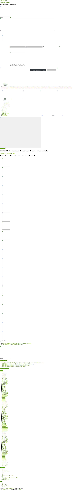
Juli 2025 (3, 385)
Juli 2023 (3, 408)
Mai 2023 (3, 410)
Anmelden (4, 483)
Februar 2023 (4, 413)
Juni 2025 (3, 386)
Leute (5, 98)
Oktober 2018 (4, 463)
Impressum (4, 111)
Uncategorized (4, 478)
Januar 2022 (4, 426)
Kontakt (3, 110)
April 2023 (4, 411)
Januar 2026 (4, 379)
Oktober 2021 (4, 429)
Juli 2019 (3, 455)
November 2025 (5, 381)
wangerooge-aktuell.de (5, 2)
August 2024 (4, 396)
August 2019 (4, 454)
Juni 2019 (3, 456)
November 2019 (5, 451)
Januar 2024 (4, 402)
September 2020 (5, 441)
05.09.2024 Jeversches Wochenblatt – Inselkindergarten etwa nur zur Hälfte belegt (16, 343)
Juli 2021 (3, 431)
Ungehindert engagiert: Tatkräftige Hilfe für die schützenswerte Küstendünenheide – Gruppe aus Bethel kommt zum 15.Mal (23, 362)
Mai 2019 (3, 457)
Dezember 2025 (5, 380)
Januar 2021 (4, 437)
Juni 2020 (3, 444)
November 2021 (5, 428)
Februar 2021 (4, 436)
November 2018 (5, 462)
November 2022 (5, 416)
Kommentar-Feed (5, 485)
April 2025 (4, 388)
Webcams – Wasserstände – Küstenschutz (4, 108)
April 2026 (4, 376)
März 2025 (4, 389)
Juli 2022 (3, 420)
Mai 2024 (3, 399)
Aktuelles (5, 84)
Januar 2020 (4, 449)
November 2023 (5, 404)
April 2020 (4, 446)
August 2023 (4, 407)
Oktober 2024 (4, 394)
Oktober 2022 (4, 417)
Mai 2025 (3, 387)
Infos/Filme (4, 114)
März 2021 (4, 435)
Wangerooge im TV (5, 113)
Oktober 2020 (4, 440)
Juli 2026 (3, 373)
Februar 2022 (4, 425)
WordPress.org (4, 486)
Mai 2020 (3, 445)
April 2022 (4, 423)
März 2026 (4, 377)
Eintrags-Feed (4, 484)
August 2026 (4, 372)
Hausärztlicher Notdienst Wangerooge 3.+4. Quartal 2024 (12, 344)
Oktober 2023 (4, 405)
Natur (5, 99)
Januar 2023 (4, 414)
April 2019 (4, 458)
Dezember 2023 (5, 403)
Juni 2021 (3, 432)
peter (14, 153)
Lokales (3, 472)
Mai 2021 (3, 433)
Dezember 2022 (5, 415)
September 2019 (5, 453)
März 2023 (4, 412)
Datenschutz (4, 112)
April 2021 (4, 434)
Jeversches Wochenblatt (6, 103)
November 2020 (5, 439)
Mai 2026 (3, 375)
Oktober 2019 (4, 452)
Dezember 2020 (5, 438)
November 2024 (5, 393)
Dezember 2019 (5, 450)
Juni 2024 (3, 398)
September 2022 (5, 418)
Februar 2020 (4, 448)
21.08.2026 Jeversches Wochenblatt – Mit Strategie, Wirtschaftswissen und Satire (15, 365)
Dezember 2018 (5, 461)
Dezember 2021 (5, 427)
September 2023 (5, 406)
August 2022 (4, 419)
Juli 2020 (3, 443)
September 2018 (5, 464)
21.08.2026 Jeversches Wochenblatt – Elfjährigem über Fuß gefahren (13, 366)
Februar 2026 (4, 378)
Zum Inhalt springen (3, 0)
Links (3, 106)
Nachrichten (4, 83)
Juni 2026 (3, 374)
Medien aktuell (4, 115)
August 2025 (4, 384)
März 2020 (4, 447)
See (5, 100)
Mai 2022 (3, 422)
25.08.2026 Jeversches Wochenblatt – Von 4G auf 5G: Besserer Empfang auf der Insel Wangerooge (19, 364)
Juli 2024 (3, 397)
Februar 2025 (4, 390)
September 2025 (5, 383)
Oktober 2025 (4, 382)
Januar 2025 (4, 391)
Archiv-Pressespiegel (6, 101)
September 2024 (5, 395)
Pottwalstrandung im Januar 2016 (7, 105)
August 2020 (4, 442)
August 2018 (4, 465)
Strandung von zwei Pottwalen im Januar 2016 (10, 477)
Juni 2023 (3, 409)
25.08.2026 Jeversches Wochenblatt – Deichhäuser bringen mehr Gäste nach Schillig (16, 363)
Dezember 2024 (5, 392)
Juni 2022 (3, 421)
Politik (5, 85)
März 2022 (4, 424)
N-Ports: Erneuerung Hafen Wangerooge (38, 70)
